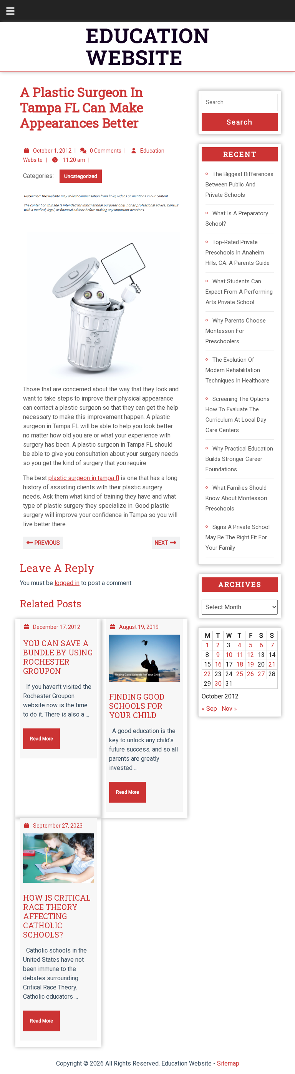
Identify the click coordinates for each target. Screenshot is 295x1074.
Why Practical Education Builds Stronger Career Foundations (239, 459)
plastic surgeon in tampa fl (83, 478)
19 (250, 664)
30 (218, 683)
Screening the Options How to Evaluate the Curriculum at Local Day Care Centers (238, 415)
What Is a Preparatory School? (237, 218)
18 (239, 664)
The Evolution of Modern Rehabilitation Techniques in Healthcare (237, 370)
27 (261, 674)
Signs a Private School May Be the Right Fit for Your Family (238, 537)
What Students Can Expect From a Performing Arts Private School (239, 292)
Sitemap (228, 1063)
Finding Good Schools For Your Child (136, 706)
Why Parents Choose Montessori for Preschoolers (236, 331)
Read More (38, 734)
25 (239, 674)
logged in (67, 583)
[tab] (6, 11)
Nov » (229, 708)
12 (250, 654)
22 (207, 674)
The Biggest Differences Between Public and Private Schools (239, 184)
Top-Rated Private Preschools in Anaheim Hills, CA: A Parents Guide (238, 252)
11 (239, 654)
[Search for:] (240, 102)
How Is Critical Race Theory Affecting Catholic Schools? (57, 916)
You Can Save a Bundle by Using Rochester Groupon (58, 657)
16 (218, 664)
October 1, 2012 (52, 151)
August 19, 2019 (139, 627)
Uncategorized (80, 176)
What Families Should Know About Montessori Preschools (236, 498)
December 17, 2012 (56, 627)
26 (250, 674)
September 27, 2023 (58, 826)
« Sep (209, 708)
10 (228, 654)
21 (271, 664)
